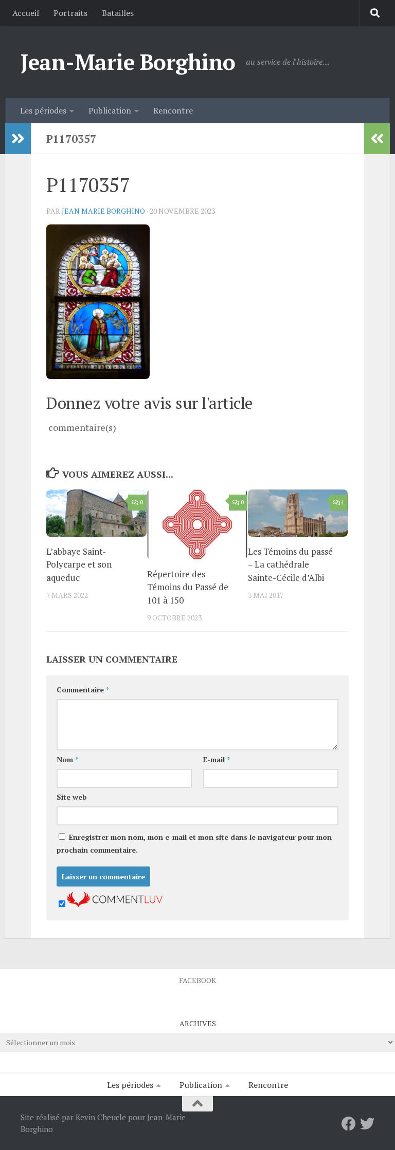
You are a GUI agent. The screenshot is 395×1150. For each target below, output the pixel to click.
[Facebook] (349, 1124)
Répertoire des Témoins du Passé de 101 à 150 (187, 587)
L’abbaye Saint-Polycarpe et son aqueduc (79, 564)
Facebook (197, 980)
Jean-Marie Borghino (128, 61)
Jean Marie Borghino (103, 211)
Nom (67, 759)
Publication (109, 110)
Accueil (25, 12)
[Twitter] (367, 1124)
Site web (72, 797)
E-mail (216, 759)
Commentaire (83, 689)
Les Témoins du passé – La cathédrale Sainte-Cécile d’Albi (290, 564)
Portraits (70, 12)
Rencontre (173, 110)
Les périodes (43, 110)
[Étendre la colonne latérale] (18, 138)
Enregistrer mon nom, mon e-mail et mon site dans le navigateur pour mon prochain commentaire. (194, 843)
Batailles (118, 12)
